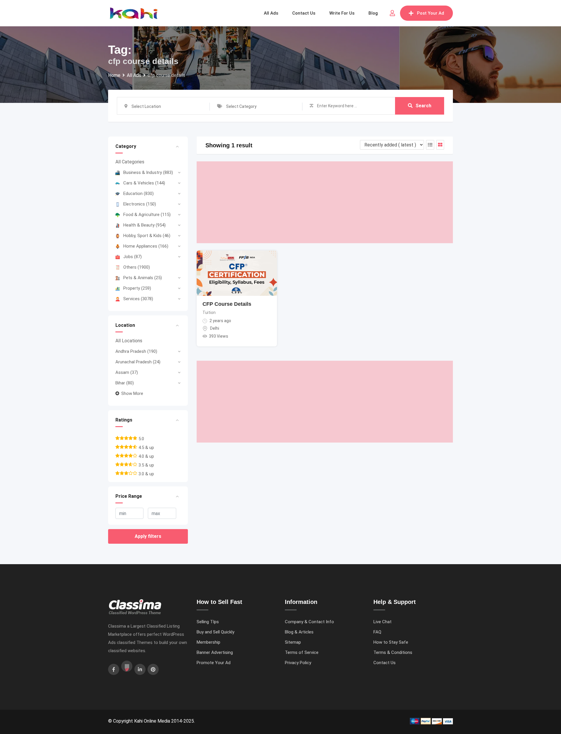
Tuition (209, 312)
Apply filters (148, 536)
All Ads (271, 13)
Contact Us (384, 662)
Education (138, 193)
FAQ (377, 632)
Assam (126, 372)
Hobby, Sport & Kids (146, 235)
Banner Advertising (215, 652)
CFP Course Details (226, 304)
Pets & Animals (142, 277)
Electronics (139, 204)
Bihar (124, 383)
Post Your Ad (430, 13)
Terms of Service (301, 652)
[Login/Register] (392, 13)
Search (423, 105)
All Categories (129, 162)
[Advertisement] (325, 202)
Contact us (303, 13)
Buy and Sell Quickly (215, 632)
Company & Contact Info (309, 621)
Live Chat (382, 621)
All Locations (128, 340)
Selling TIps (208, 621)
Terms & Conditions (392, 652)
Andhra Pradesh (136, 351)
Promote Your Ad (214, 662)
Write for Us (341, 13)
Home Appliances (145, 246)
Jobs (132, 256)
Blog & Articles (299, 632)
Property (137, 288)
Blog (373, 13)
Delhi (214, 328)
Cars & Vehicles (144, 183)
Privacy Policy (298, 662)
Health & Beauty (144, 225)
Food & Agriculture (147, 214)
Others (136, 267)
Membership (208, 642)
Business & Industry (148, 172)
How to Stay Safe (390, 642)
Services (138, 298)
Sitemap (293, 642)
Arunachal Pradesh (137, 362)
